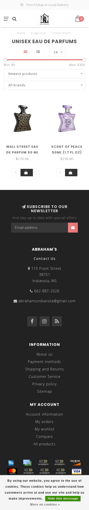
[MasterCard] (12, 471)
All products (45, 444)
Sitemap (44, 391)
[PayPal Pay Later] (44, 471)
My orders (44, 421)
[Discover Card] (75, 462)
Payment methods (44, 361)
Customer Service (45, 376)
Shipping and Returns (44, 369)
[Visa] (76, 471)
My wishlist (44, 429)
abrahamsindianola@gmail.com (47, 301)
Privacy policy (44, 384)
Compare (44, 436)
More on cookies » (45, 504)
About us (44, 354)
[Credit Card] (27, 462)
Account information (44, 414)
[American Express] (11, 462)
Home (21, 33)
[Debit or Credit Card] (43, 462)
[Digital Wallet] (59, 462)
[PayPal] (28, 471)
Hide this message (63, 498)
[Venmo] (60, 471)
